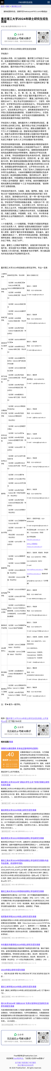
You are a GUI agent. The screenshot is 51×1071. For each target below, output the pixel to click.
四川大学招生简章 (7, 1025)
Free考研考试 (18, 1058)
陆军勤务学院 (6, 938)
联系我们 (25, 1063)
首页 (2, 6)
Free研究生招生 (26, 2)
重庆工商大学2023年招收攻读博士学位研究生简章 (22, 891)
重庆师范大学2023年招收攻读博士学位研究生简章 (22, 838)
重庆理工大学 (16, 6)
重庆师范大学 (6, 831)
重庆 (7, 6)
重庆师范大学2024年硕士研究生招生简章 (18, 810)
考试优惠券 (5, 775)
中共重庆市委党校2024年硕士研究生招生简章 (20, 944)
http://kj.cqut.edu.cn (33, 539)
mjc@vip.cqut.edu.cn (34, 574)
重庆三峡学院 (6, 997)
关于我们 (18, 1063)
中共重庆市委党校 (7, 963)
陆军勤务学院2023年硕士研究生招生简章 (18, 916)
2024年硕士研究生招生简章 (13, 970)
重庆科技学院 (6, 980)
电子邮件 (32, 1063)
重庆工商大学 (6, 884)
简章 (11, 742)
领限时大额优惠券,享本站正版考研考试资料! (19, 748)
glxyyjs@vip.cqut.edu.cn (35, 569)
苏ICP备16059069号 (26, 1065)
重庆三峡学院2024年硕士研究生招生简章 (18, 986)
